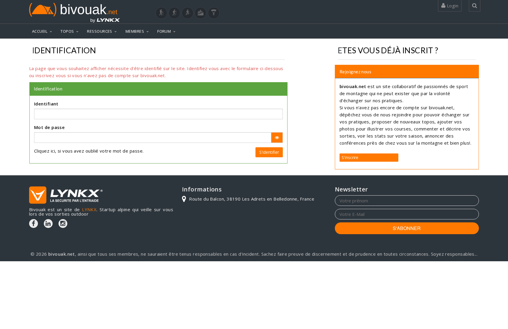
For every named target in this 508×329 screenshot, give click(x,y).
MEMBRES (135, 31)
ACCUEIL (39, 31)
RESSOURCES (99, 31)
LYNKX (89, 209)
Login (451, 6)
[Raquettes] (174, 13)
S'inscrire (350, 157)
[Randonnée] (161, 13)
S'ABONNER (407, 228)
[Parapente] (214, 13)
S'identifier (269, 152)
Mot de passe (49, 127)
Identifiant (46, 104)
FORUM (164, 31)
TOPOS (67, 31)
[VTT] (200, 13)
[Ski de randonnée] (187, 13)
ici (53, 151)
